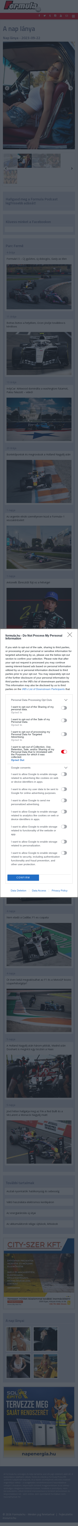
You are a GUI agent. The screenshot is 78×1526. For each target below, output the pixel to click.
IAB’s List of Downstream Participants (43, 689)
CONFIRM (23, 877)
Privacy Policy (59, 890)
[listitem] (39, 700)
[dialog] (39, 763)
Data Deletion (18, 890)
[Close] (70, 635)
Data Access (39, 890)
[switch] (64, 708)
